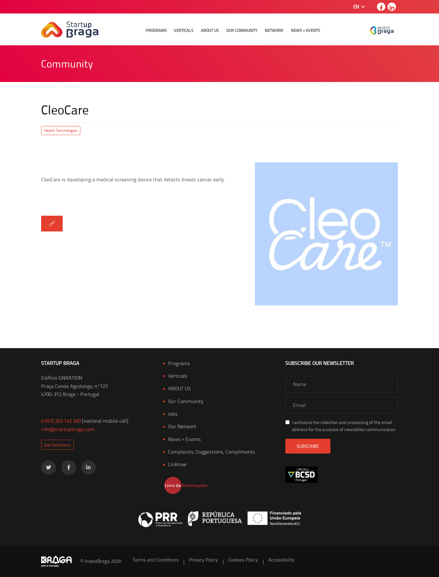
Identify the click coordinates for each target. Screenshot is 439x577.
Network (274, 30)
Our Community (241, 30)
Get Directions (57, 445)
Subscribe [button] (308, 446)
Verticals (183, 30)
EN (356, 6)
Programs (156, 30)
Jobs (173, 413)
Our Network (182, 426)
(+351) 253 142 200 (61, 420)
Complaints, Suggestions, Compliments (211, 451)
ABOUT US (179, 388)
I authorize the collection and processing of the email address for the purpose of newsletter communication (344, 425)
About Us (210, 30)
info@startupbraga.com (67, 429)
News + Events (305, 30)
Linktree (177, 464)
